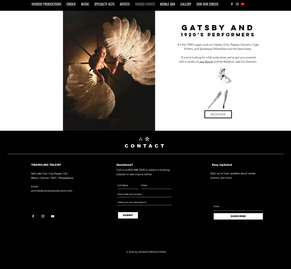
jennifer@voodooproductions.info (51, 190)
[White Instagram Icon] (237, 4)
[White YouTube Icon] (53, 216)
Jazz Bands (206, 61)
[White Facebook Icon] (232, 4)
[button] (108, 71)
